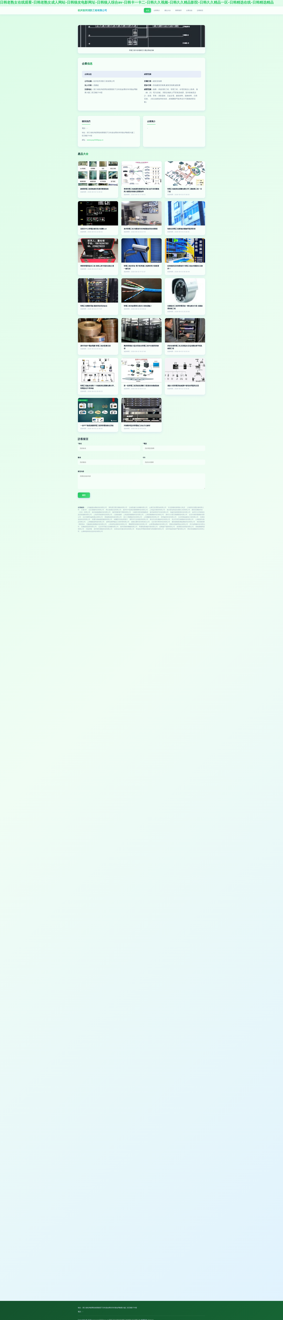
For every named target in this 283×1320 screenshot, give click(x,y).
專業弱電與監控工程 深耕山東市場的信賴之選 (97, 266)
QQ (144, 457)
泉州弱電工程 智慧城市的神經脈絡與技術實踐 (140, 229)
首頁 (147, 10)
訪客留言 (200, 10)
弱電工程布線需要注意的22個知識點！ (138, 306)
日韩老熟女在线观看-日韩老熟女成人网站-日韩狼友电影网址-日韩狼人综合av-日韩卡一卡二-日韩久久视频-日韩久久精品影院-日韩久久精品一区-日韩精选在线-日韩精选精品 (137, 2)
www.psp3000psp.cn (95, 140)
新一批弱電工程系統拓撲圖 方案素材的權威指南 (141, 386)
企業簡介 (157, 10)
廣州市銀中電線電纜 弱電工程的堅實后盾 (95, 346)
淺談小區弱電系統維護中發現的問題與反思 (183, 386)
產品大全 (167, 10)
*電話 (145, 443)
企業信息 (189, 10)
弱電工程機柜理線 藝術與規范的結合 (93, 306)
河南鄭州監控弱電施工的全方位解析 (137, 425)
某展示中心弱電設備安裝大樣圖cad (93, 229)
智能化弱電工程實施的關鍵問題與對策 (181, 229)
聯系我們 (178, 10)
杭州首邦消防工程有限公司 (92, 10)
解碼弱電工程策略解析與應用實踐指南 (94, 189)
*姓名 (80, 443)
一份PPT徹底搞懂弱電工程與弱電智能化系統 (97, 425)
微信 (79, 457)
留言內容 (81, 471)
